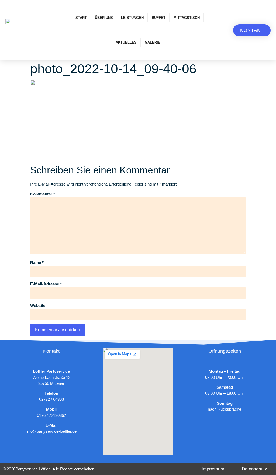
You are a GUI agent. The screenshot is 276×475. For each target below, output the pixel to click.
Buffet (158, 18)
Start (81, 18)
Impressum (213, 468)
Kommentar (42, 194)
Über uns (104, 18)
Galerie (152, 42)
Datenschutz (254, 468)
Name (37, 262)
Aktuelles (126, 42)
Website (37, 305)
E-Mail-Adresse (46, 284)
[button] (252, 30)
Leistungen (132, 18)
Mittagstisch (187, 18)
